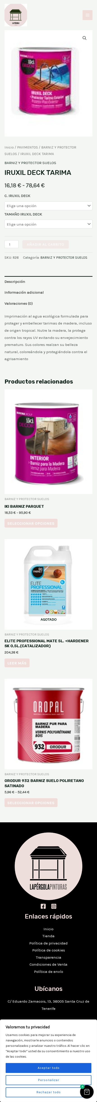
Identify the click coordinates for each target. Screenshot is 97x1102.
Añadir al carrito (45, 244)
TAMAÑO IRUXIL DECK (23, 214)
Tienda (48, 936)
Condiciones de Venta (48, 964)
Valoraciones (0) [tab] (19, 303)
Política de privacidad (48, 943)
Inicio (9, 147)
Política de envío (48, 971)
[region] (48, 1061)
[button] (85, 38)
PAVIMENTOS (27, 147)
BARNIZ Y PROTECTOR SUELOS (30, 162)
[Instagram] (54, 906)
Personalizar (48, 1080)
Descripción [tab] (15, 281)
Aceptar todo (49, 1068)
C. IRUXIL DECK (17, 195)
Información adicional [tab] (24, 292)
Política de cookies (48, 950)
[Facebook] (43, 906)
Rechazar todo (48, 1092)
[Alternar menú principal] (87, 15)
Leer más (17, 663)
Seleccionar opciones (31, 523)
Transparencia (48, 957)
